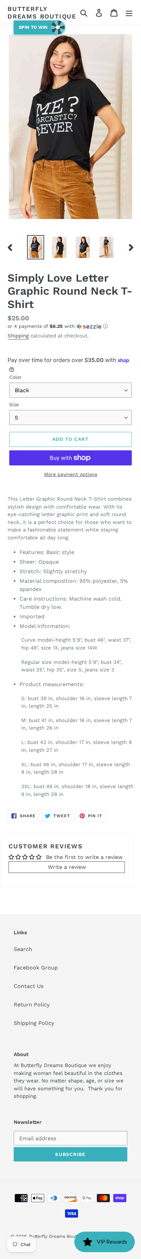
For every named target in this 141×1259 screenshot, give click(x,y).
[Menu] (129, 12)
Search (23, 949)
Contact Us (28, 986)
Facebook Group (36, 967)
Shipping (18, 336)
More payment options (70, 474)
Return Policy (32, 1004)
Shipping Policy (34, 1023)
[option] (36, 247)
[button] (70, 326)
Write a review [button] (67, 867)
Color (15, 377)
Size (14, 404)
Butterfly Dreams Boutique (42, 12)
